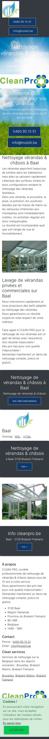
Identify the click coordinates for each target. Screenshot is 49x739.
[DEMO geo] (10, 9)
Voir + (24, 466)
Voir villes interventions (24, 401)
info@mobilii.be (23, 31)
